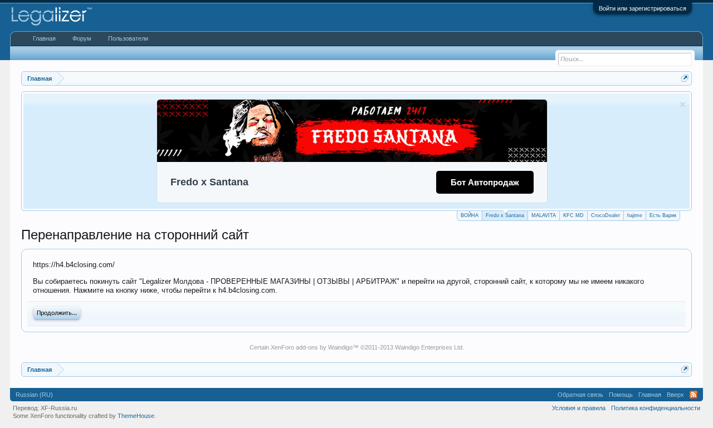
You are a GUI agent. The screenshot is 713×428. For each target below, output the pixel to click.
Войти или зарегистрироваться (642, 8)
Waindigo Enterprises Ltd (428, 347)
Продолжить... (57, 313)
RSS (693, 395)
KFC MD (573, 215)
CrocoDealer (605, 215)
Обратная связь (580, 394)
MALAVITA (543, 215)
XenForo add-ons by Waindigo (312, 347)
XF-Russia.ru (59, 408)
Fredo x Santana (505, 215)
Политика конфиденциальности (655, 408)
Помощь (621, 394)
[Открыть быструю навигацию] (684, 78)
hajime (634, 215)
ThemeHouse (136, 415)
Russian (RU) (34, 394)
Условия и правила (578, 408)
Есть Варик (662, 215)
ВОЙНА (469, 215)
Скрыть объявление (682, 104)
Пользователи (128, 38)
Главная (44, 38)
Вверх (675, 394)
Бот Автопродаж (485, 182)
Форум (81, 38)
